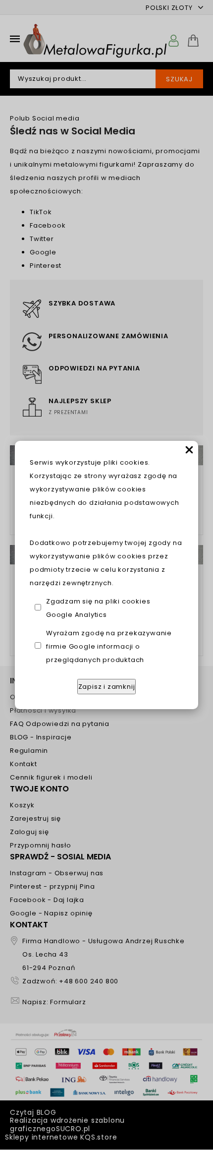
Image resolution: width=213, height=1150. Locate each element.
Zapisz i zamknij (106, 686)
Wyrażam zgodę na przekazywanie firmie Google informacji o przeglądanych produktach (109, 646)
